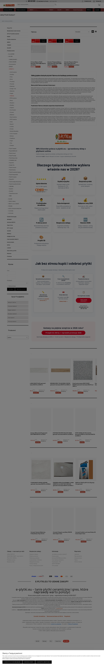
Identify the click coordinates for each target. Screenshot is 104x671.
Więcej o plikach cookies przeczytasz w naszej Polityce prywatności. (16, 658)
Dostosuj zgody (28, 662)
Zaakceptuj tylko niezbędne (12, 662)
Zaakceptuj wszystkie (43, 662)
